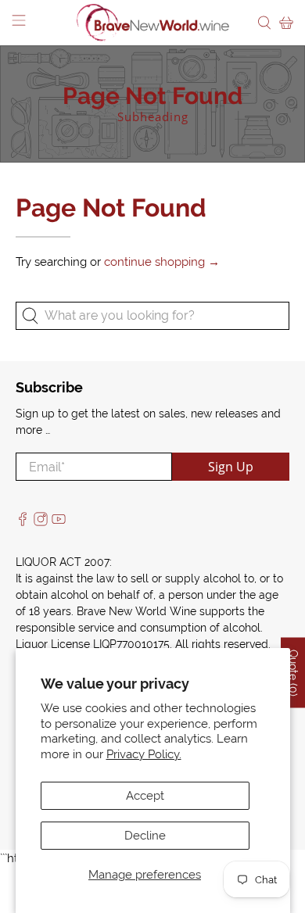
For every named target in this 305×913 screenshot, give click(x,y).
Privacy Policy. (143, 754)
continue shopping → (162, 262)
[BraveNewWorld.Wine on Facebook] (23, 522)
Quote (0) (293, 673)
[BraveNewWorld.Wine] (153, 22)
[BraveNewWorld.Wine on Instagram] (41, 522)
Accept (145, 796)
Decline (145, 836)
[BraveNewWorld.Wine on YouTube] (59, 522)
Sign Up (230, 466)
